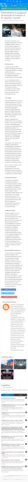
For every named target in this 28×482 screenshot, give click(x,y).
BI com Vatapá (12, 479)
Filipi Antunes (22, 479)
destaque (22, 20)
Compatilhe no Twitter (9, 293)
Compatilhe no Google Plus (10, 297)
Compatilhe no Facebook (9, 289)
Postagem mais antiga (22, 389)
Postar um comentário (7, 387)
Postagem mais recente (6, 389)
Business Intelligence (14, 20)
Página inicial (14, 389)
